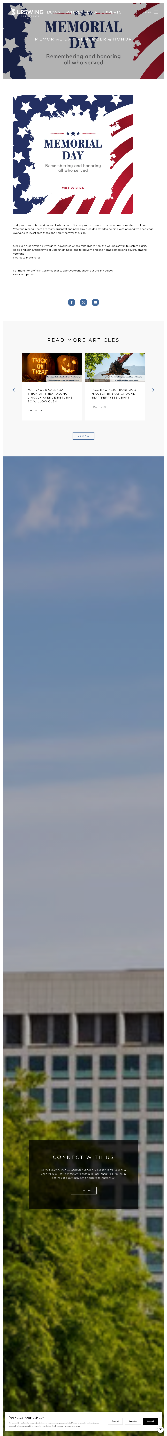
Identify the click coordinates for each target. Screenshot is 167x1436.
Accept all (150, 1421)
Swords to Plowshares (26, 257)
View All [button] (83, 436)
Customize (133, 1421)
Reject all (115, 1421)
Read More (35, 411)
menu (147, 12)
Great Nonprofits (23, 274)
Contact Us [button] (83, 1190)
